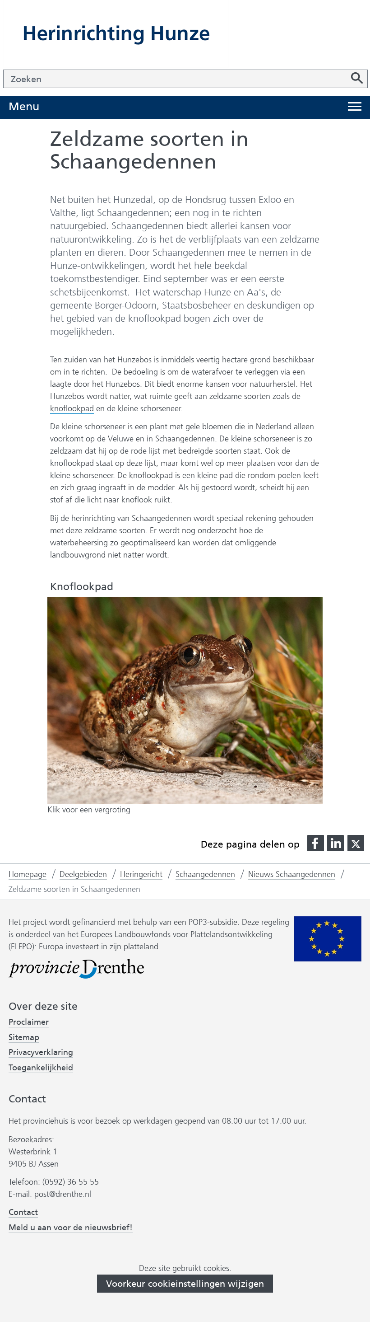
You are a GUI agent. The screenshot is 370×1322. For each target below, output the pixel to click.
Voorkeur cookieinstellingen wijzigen (185, 1283)
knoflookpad (72, 408)
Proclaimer (29, 1022)
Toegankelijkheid (41, 1068)
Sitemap (24, 1037)
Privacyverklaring (41, 1052)
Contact (23, 1212)
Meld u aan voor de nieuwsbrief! (71, 1228)
